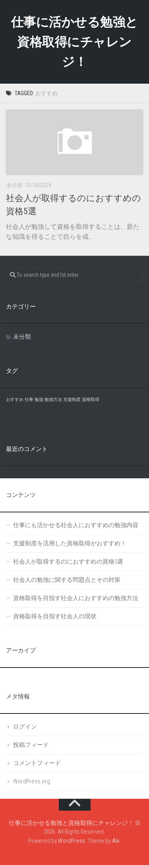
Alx (115, 840)
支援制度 (72, 399)
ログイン (25, 726)
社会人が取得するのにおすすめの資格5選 (68, 561)
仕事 (29, 399)
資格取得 (90, 399)
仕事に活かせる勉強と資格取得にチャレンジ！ (74, 41)
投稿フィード (31, 744)
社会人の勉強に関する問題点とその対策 (66, 579)
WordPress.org (31, 781)
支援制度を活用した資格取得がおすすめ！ (69, 543)
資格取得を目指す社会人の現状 (55, 616)
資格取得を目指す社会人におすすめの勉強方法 (75, 598)
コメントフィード (37, 763)
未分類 (22, 336)
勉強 (39, 399)
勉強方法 (53, 399)
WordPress (71, 840)
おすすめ (14, 399)
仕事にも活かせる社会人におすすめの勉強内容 (75, 525)
